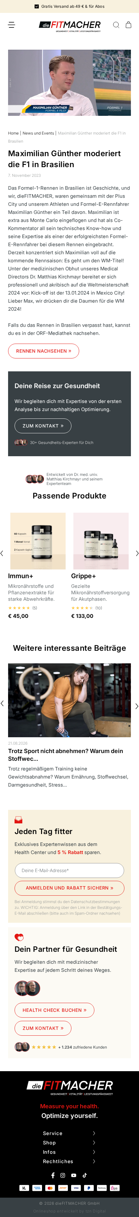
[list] (69, 730)
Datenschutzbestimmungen (95, 901)
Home (13, 133)
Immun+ (20, 576)
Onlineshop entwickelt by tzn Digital (69, 1211)
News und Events (38, 133)
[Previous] (2, 703)
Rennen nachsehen (41, 351)
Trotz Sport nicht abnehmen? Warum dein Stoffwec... (65, 755)
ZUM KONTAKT (41, 425)
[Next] (137, 706)
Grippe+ (83, 576)
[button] (11, 24)
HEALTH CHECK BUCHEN (52, 1010)
